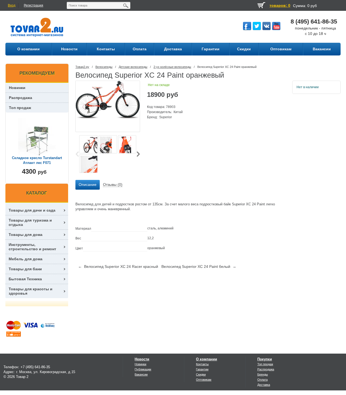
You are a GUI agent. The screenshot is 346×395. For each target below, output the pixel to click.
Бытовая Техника (25, 279)
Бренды (262, 374)
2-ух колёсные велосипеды (172, 66)
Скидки (201, 374)
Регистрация (33, 5)
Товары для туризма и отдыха (30, 222)
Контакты (202, 364)
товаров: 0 (280, 5)
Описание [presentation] (88, 184)
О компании (206, 359)
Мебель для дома (25, 259)
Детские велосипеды (133, 66)
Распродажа (20, 98)
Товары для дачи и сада (32, 210)
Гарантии (202, 369)
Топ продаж (20, 108)
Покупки (264, 359)
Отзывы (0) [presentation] (112, 184)
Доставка (263, 384)
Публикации (143, 369)
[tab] (87, 185)
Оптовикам (203, 379)
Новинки (17, 87)
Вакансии (141, 374)
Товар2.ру (82, 66)
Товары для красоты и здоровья (30, 291)
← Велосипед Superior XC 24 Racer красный (118, 266)
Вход (11, 5)
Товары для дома (25, 234)
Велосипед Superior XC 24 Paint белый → (198, 266)
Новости (142, 359)
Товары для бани (25, 269)
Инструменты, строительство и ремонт (32, 246)
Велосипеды (103, 66)
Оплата (262, 379)
